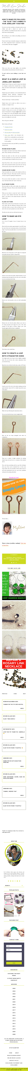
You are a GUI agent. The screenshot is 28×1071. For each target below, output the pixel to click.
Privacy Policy (14, 1060)
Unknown (6, 758)
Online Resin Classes (14, 1057)
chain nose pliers (16, 132)
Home (15, 693)
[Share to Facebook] (11, 562)
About (17, 1052)
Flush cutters (7, 135)
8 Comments (14, 554)
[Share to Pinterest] (16, 562)
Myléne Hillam (7, 716)
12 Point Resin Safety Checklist (14, 979)
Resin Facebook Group (14, 1055)
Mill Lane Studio (13, 1068)
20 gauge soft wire (9, 126)
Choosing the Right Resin (14, 974)
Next (24, 693)
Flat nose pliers (8, 132)
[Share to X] (13, 562)
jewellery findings (8, 558)
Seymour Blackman (9, 701)
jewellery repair (14, 560)
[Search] (22, 885)
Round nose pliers (8, 129)
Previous (4, 693)
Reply (22, 708)
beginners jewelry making (14, 557)
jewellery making (19, 558)
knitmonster (7, 729)
